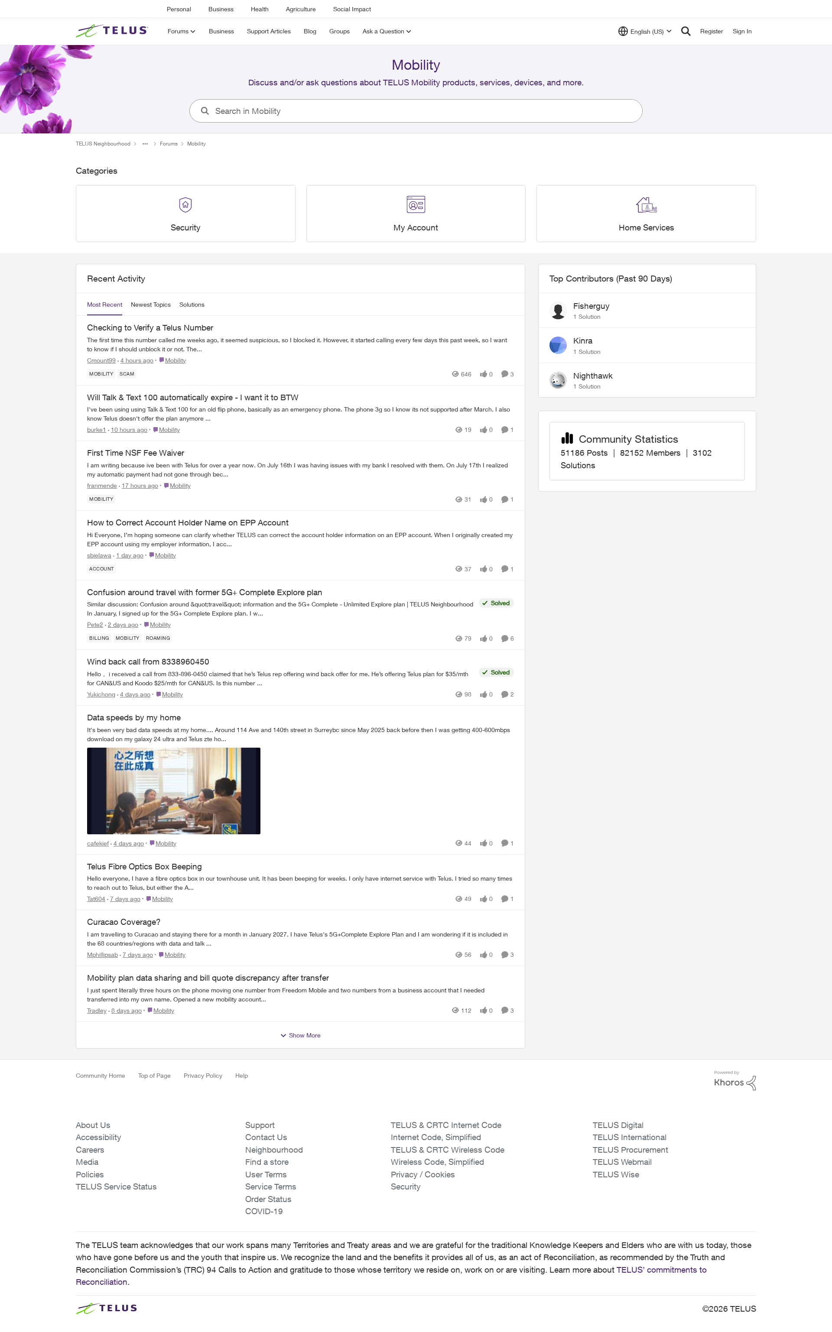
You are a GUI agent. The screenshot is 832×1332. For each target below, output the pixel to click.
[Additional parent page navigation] (145, 144)
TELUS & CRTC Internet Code (446, 1125)
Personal (179, 9)
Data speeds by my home (134, 717)
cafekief (98, 843)
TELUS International (629, 1137)
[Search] (686, 31)
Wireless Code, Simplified (437, 1162)
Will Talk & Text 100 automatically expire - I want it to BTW (193, 397)
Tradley (97, 1010)
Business (221, 9)
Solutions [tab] (192, 304)
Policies (90, 1174)
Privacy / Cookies (423, 1174)
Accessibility (98, 1137)
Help (241, 1075)
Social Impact (352, 9)
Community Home (100, 1075)
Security (406, 1186)
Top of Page (154, 1075)
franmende (102, 485)
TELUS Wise (616, 1174)
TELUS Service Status (116, 1186)
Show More (305, 1035)
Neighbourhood (274, 1149)
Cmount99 (101, 360)
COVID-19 (264, 1211)
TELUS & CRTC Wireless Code (447, 1149)
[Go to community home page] (113, 31)
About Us (93, 1125)
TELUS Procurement (630, 1149)
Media (87, 1162)
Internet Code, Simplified (436, 1137)
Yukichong (101, 694)
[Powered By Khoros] (735, 1081)
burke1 (96, 429)
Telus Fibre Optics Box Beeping (144, 866)
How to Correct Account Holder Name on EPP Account (188, 522)
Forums (169, 143)
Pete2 (95, 624)
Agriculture (301, 9)
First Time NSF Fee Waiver (135, 452)
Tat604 (96, 898)
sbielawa (99, 555)
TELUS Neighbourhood (103, 143)
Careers (90, 1149)
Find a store (267, 1162)
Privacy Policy (203, 1075)
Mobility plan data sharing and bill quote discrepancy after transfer (208, 977)
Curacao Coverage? (124, 922)
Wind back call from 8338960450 (148, 661)
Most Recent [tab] (104, 304)
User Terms (266, 1174)
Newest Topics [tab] (151, 304)
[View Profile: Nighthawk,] (558, 380)
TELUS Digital (618, 1125)
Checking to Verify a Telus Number (150, 327)
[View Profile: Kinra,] (558, 345)
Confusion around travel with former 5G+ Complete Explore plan (204, 592)
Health (260, 9)
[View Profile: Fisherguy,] (558, 310)
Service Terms (270, 1186)
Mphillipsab (102, 954)
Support (260, 1125)
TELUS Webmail (622, 1162)
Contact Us (266, 1137)
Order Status (268, 1199)
